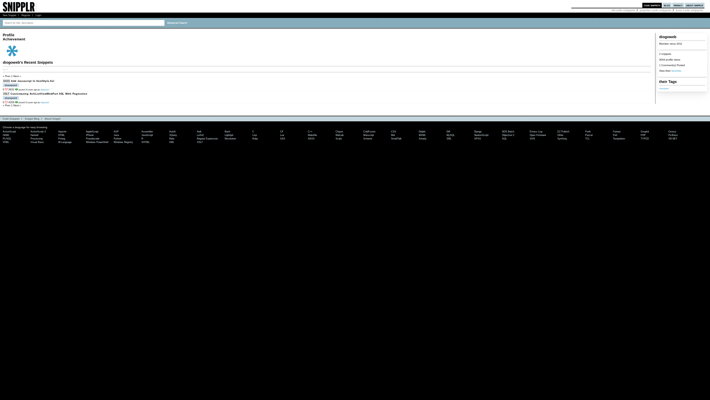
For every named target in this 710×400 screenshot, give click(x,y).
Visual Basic (37, 142)
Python (117, 138)
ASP (116, 131)
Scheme (367, 138)
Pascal (589, 135)
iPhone (90, 135)
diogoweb (44, 90)
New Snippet (9, 15)
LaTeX (200, 135)
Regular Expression (207, 138)
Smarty (423, 138)
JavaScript (147, 135)
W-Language (65, 142)
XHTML (145, 142)
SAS (282, 138)
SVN (532, 138)
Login (38, 15)
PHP (643, 135)
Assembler (147, 131)
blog (667, 5)
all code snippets (623, 10)
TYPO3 (645, 138)
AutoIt (172, 131)
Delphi (422, 131)
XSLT (6, 93)
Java (116, 135)
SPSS (477, 138)
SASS (6, 80)
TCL (587, 138)
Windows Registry (123, 142)
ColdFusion (369, 131)
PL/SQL (7, 138)
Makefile (312, 135)
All (4, 69)
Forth (588, 131)
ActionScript (9, 131)
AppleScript (92, 131)
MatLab (340, 135)
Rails (172, 138)
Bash (227, 131)
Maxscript (368, 135)
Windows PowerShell (97, 142)
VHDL (6, 142)
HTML (61, 135)
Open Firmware (538, 135)
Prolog (61, 138)
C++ (310, 131)
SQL (504, 138)
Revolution (230, 138)
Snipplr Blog (32, 118)
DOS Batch (508, 131)
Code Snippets (11, 118)
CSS (393, 131)
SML (449, 138)
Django (478, 131)
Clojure (339, 131)
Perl (615, 135)
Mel (393, 135)
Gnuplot (645, 131)
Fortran (617, 131)
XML (171, 142)
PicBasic (673, 135)
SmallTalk (396, 138)
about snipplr (694, 5)
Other (560, 135)
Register (25, 15)
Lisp (254, 135)
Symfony (562, 138)
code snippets (652, 5)
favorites (676, 70)
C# (281, 131)
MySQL (451, 135)
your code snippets (689, 10)
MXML (422, 135)
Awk (199, 131)
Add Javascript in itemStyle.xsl (32, 80)
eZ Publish (563, 131)
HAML (6, 135)
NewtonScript (481, 135)
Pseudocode (92, 138)
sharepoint (664, 88)
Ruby (255, 138)
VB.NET (672, 138)
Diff (448, 131)
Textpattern (619, 138)
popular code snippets (655, 10)
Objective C (508, 135)
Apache (62, 131)
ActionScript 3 (38, 131)
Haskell (34, 135)
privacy (678, 5)
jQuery (173, 135)
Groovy (672, 131)
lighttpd (229, 135)
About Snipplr (53, 118)
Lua (282, 135)
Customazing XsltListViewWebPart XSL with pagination (49, 93)
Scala (339, 138)
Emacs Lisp (536, 131)
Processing (37, 138)
